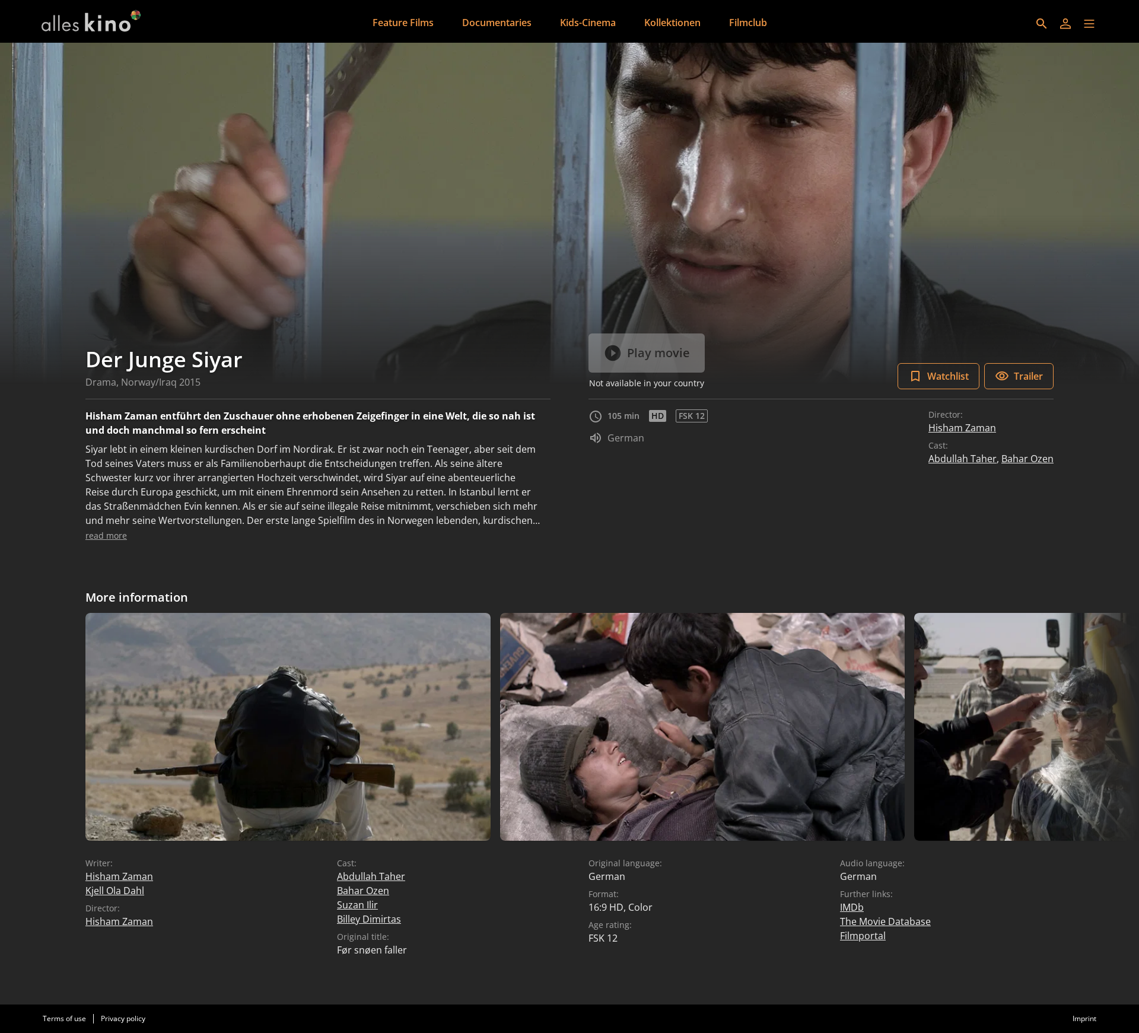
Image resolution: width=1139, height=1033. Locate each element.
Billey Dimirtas (369, 919)
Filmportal (863, 935)
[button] (1089, 24)
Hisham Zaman (962, 427)
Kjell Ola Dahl (114, 890)
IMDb (852, 907)
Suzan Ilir (357, 904)
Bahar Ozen (1027, 458)
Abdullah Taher (962, 458)
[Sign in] (1065, 24)
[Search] (1042, 24)
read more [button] (106, 535)
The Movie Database (885, 921)
